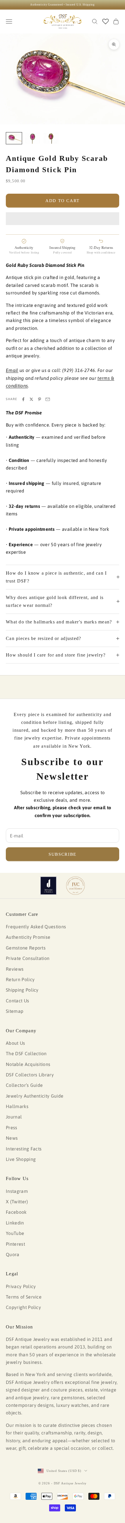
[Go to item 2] (32, 138)
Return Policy (20, 979)
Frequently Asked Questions (36, 926)
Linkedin (15, 1222)
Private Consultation (27, 958)
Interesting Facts (24, 1148)
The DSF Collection (26, 1053)
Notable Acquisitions (28, 1064)
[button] (62, 218)
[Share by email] (47, 399)
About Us (15, 1043)
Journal (14, 1116)
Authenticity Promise (28, 937)
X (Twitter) (17, 1201)
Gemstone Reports (26, 947)
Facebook (16, 1212)
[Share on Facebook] (23, 399)
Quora (12, 1254)
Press (11, 1127)
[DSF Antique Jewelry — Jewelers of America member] (48, 885)
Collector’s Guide (24, 1085)
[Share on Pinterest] (39, 399)
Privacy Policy (21, 1286)
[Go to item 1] (14, 138)
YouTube (15, 1233)
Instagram (17, 1191)
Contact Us (17, 1000)
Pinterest (15, 1244)
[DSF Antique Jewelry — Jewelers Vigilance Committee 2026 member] (75, 885)
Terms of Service (24, 1296)
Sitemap (14, 1011)
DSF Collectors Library (30, 1074)
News (12, 1138)
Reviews (15, 969)
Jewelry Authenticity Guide (34, 1095)
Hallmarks (17, 1106)
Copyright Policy (23, 1307)
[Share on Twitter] (31, 399)
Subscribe (62, 854)
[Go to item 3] (51, 138)
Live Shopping (21, 1159)
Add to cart (62, 200)
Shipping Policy (22, 989)
